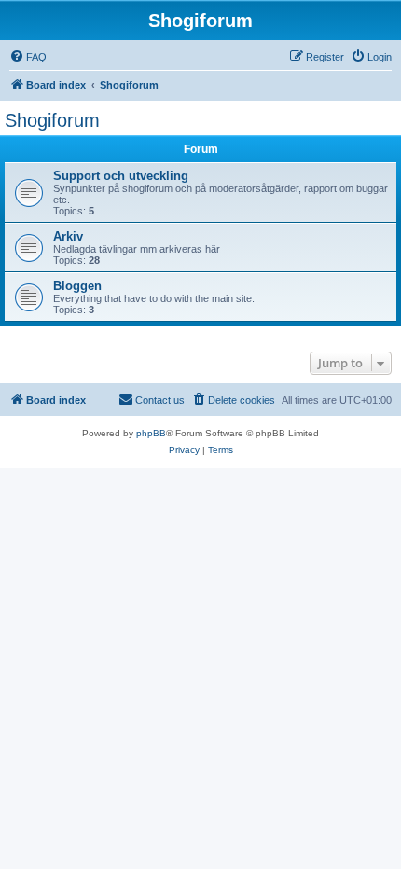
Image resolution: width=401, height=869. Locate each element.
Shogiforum (52, 120)
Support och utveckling (120, 176)
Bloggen (77, 286)
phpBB (151, 433)
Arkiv (68, 236)
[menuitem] (28, 57)
